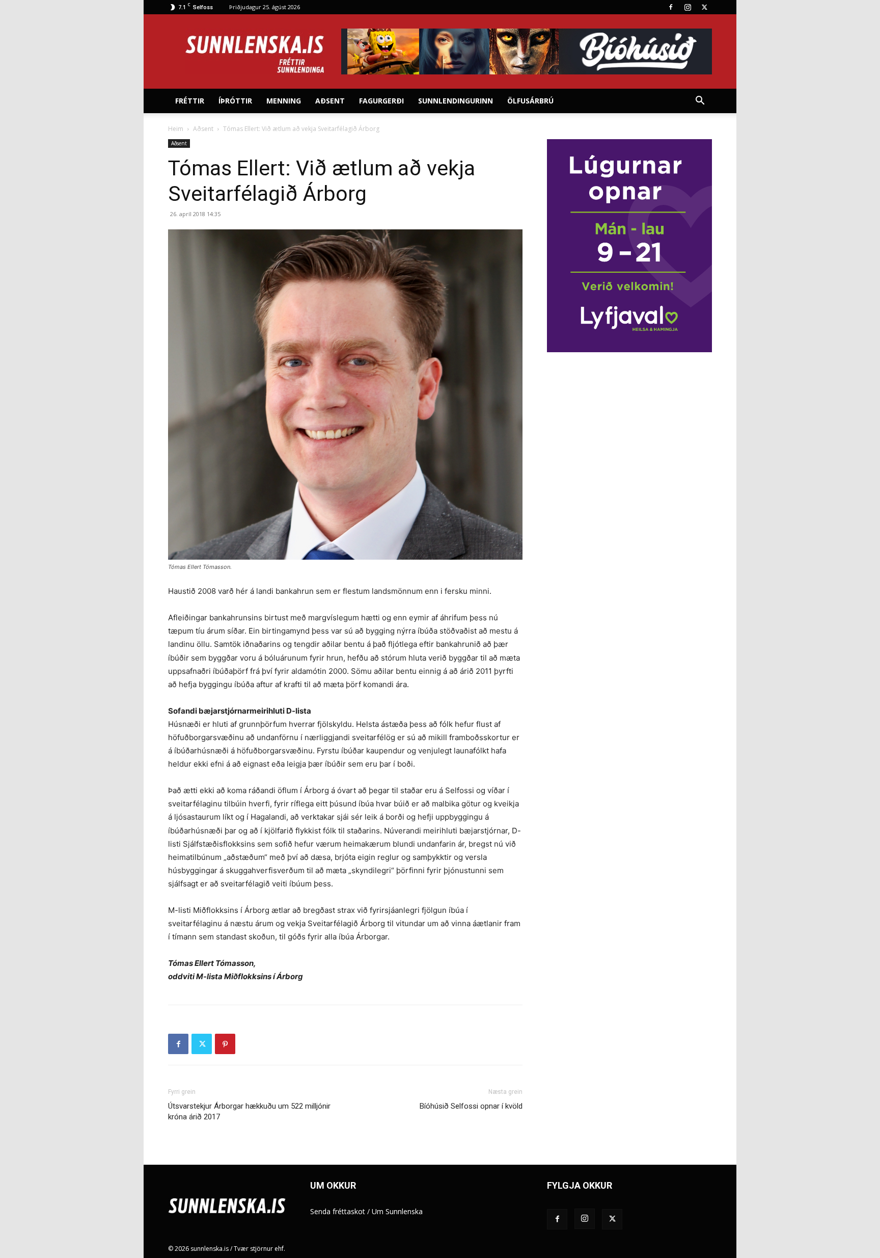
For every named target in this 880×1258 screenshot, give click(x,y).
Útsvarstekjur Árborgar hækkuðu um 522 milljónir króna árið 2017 (249, 1111)
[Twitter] (704, 7)
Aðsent (330, 101)
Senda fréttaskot (337, 1211)
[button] (700, 102)
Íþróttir (235, 101)
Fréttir (189, 101)
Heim (175, 128)
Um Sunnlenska (397, 1211)
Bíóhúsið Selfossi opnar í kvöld (471, 1106)
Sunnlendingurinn (455, 101)
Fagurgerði (381, 101)
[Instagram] (687, 7)
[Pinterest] (225, 1044)
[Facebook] (670, 7)
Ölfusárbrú (530, 101)
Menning (283, 101)
